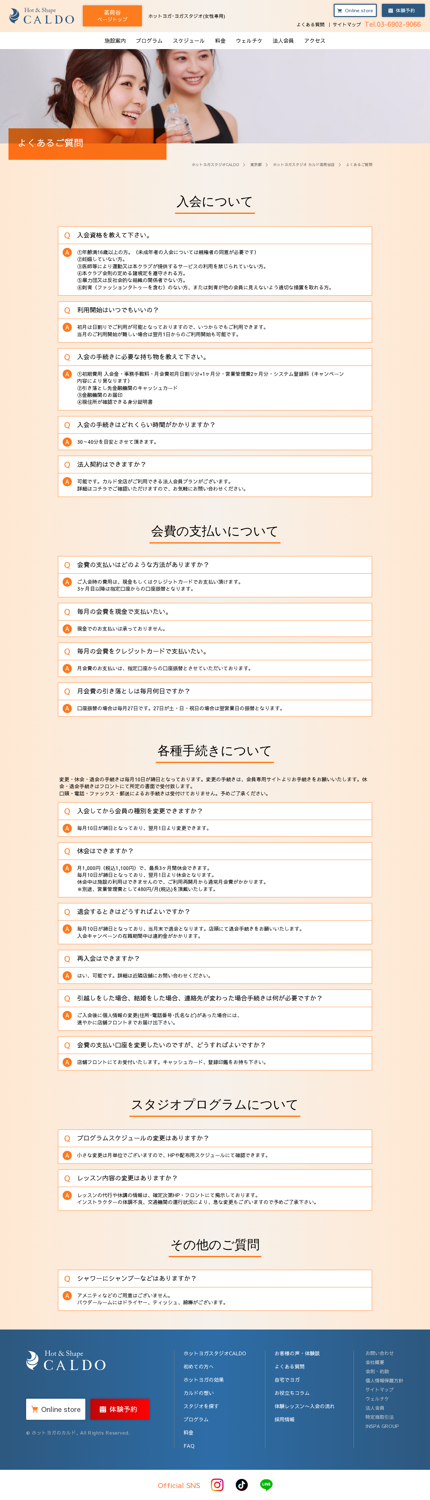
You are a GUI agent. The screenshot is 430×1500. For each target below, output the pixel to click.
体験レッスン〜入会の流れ (304, 1405)
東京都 (256, 164)
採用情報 (284, 1419)
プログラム (149, 40)
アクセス (314, 40)
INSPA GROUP (382, 1426)
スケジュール (189, 40)
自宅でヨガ (287, 1379)
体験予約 (405, 10)
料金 (220, 40)
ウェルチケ (249, 40)
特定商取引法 (379, 1417)
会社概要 (374, 1362)
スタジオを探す (201, 1405)
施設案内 (115, 40)
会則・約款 (377, 1371)
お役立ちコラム (292, 1392)
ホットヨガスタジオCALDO (215, 164)
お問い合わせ (379, 1353)
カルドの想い (199, 1392)
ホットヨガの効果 (204, 1379)
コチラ (99, 488)
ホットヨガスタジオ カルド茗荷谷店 (304, 164)
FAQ (189, 1445)
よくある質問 (310, 24)
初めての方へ (199, 1366)
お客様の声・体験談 (297, 1353)
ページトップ (112, 15)
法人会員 (283, 40)
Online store (359, 10)
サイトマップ (347, 24)
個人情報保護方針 (384, 1380)
